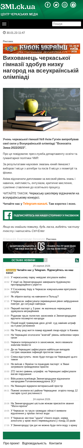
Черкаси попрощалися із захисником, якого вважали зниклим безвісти (41, 343)
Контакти (55, 443)
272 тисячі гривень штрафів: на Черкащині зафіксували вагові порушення (43, 372)
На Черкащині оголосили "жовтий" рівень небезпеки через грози (45, 336)
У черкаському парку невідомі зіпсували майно (38, 277)
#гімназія (9, 239)
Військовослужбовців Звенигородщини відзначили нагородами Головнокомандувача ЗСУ (40, 380)
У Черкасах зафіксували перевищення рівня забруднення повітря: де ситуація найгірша (44, 302)
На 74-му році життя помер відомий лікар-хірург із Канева (44, 330)
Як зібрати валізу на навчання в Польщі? (35, 296)
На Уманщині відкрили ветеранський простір (37, 386)
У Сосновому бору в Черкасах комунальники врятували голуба (43, 290)
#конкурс (39, 239)
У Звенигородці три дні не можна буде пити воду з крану (44, 425)
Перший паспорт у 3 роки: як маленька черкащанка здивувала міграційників (41, 310)
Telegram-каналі (35, 203)
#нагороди (24, 239)
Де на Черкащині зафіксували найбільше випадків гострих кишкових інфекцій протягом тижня (40, 351)
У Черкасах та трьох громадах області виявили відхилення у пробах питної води (38, 412)
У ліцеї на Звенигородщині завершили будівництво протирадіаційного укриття (40, 283)
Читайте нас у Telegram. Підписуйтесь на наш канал (39, 271)
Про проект (11, 443)
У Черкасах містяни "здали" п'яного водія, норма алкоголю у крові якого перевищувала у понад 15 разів (43, 419)
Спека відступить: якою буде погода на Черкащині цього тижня (44, 358)
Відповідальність (34, 443)
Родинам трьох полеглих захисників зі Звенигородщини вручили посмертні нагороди (43, 317)
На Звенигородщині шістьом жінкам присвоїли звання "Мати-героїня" (42, 405)
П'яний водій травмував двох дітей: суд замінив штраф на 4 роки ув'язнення (43, 324)
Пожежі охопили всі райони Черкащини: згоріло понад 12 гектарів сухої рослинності (44, 392)
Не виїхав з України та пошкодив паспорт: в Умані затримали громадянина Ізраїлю (40, 365)
